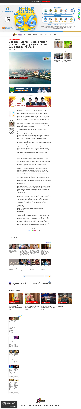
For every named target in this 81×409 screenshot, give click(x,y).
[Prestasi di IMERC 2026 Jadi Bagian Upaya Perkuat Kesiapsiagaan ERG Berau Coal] (48, 298)
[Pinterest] (10, 115)
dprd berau (61, 302)
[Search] (71, 34)
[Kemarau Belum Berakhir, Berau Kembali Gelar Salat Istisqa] (58, 56)
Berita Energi (17, 39)
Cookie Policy (4, 404)
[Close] (79, 1)
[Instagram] (34, 230)
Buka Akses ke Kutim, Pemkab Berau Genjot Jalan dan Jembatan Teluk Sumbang (11, 131)
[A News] (17, 34)
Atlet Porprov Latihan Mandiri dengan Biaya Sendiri (58, 50)
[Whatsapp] (32, 230)
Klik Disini (46, 1)
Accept (13, 406)
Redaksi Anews (17, 49)
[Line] (79, 17)
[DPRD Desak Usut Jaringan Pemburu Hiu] (65, 298)
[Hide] (79, 20)
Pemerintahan (28, 302)
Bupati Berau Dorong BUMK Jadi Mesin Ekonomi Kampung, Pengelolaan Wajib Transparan (15, 306)
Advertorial (11, 39)
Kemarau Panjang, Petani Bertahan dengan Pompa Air (68, 50)
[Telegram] (37, 230)
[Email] (13, 115)
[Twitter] (13, 112)
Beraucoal (44, 302)
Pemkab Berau (12, 302)
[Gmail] (35, 230)
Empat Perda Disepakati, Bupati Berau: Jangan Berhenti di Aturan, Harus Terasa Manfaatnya (32, 306)
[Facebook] (10, 112)
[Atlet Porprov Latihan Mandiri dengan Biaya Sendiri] (58, 44)
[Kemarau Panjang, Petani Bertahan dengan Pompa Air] (68, 44)
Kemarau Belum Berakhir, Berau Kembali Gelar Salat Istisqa (58, 61)
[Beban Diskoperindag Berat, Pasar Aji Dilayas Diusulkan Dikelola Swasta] (68, 56)
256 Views (12, 49)
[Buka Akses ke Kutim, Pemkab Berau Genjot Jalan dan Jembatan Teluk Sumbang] (11, 124)
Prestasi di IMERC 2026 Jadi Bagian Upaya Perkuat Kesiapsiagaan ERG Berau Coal (48, 306)
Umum (49, 302)
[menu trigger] (10, 34)
